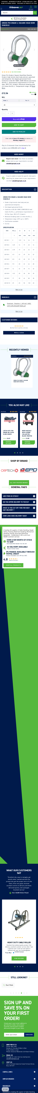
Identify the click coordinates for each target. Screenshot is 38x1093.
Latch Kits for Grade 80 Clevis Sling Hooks (8, 432)
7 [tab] (27, 993)
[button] (7, 72)
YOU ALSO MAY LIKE (19, 405)
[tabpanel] (22, 371)
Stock (32, 94)
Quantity (5, 109)
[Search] (35, 13)
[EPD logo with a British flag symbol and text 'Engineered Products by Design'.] (28, 470)
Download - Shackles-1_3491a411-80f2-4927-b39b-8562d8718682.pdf (19, 305)
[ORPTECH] (9, 471)
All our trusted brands (19, 482)
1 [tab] (15, 453)
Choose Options (8, 442)
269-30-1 (34, 29)
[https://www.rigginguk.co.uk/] (16, 7)
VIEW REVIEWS (19, 958)
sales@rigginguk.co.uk (12, 1059)
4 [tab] (23, 453)
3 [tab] (20, 453)
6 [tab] (24, 993)
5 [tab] (22, 993)
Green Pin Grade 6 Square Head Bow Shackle (21, 381)
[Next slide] (34, 49)
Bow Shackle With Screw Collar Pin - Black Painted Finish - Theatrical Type (27, 433)
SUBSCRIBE (29, 1034)
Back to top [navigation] (19, 289)
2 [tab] (18, 453)
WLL (3, 97)
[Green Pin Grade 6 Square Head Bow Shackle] (17, 69)
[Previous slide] (3, 49)
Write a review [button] (19, 333)
